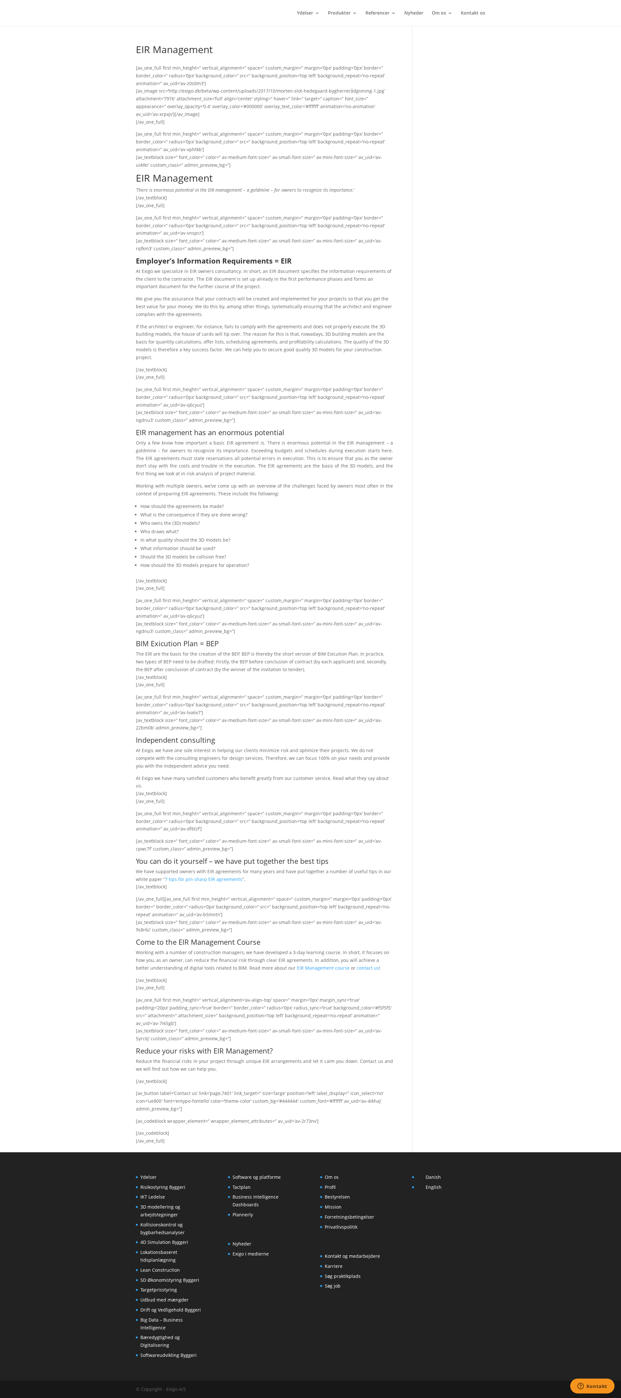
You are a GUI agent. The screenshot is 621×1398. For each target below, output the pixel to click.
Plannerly (243, 1215)
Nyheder (413, 13)
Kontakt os (473, 13)
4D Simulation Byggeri (164, 1242)
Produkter (339, 13)
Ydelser (305, 13)
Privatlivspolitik (341, 1227)
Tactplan (242, 1187)
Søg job (333, 1286)
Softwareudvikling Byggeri (168, 1355)
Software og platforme (257, 1177)
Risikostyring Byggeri (162, 1187)
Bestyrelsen (337, 1197)
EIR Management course (323, 968)
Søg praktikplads (343, 1276)
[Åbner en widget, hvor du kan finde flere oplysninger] (592, 1387)
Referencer (377, 13)
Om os (439, 13)
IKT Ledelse (152, 1197)
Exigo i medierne (251, 1254)
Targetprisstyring (158, 1290)
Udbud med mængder (164, 1300)
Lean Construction (160, 1270)
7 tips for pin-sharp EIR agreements (203, 879)
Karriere (334, 1266)
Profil (330, 1187)
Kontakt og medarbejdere (352, 1256)
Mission (333, 1207)
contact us (368, 968)
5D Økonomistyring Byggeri (169, 1280)
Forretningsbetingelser (349, 1217)
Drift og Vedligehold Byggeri (170, 1310)
